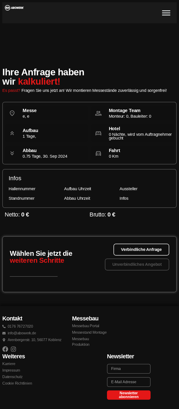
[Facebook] (5, 349)
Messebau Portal (85, 326)
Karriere (8, 364)
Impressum (11, 370)
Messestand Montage (89, 332)
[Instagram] (13, 349)
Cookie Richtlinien (17, 383)
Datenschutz (12, 377)
